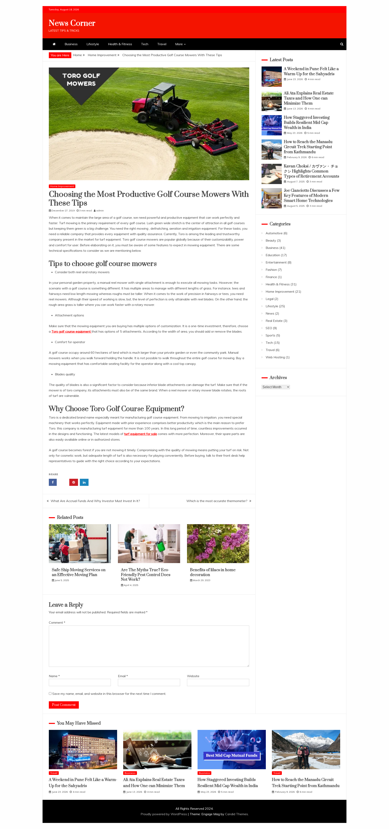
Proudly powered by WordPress (164, 814)
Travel (161, 44)
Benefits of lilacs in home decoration (213, 572)
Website (193, 676)
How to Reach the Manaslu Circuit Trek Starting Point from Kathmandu (308, 147)
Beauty (271, 240)
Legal (270, 299)
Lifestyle (93, 44)
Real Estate (274, 321)
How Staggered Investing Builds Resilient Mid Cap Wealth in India (307, 122)
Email (123, 676)
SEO (269, 328)
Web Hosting (275, 357)
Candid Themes (236, 814)
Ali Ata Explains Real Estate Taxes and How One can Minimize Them (309, 98)
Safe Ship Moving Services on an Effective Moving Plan (79, 572)
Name (54, 676)
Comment (57, 622)
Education (273, 255)
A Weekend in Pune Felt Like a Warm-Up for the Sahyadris (311, 71)
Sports (270, 335)
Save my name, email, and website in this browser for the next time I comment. (109, 694)
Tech (144, 44)
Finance (271, 277)
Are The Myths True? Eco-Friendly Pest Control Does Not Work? (145, 575)
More (179, 44)
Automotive (274, 233)
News (270, 313)
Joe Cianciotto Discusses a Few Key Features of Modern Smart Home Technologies (312, 195)
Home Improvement (62, 186)
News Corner (72, 23)
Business (71, 44)
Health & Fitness (120, 44)
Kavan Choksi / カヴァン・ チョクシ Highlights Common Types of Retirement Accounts (311, 171)
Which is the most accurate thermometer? (216, 501)
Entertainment (276, 262)
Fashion (271, 270)
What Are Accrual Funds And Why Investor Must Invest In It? (95, 501)
